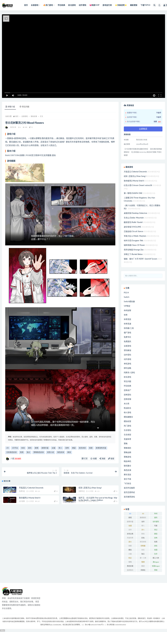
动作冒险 (82, 5)
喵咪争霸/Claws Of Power (134, 245)
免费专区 (22, 491)
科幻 (130, 558)
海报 (103, 459)
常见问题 (127, 381)
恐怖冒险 (127, 395)
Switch (126, 297)
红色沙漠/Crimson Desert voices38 (138, 185)
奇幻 (155, 530)
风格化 (143, 570)
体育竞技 (127, 319)
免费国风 (127, 341)
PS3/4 (126, 293)
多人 (143, 530)
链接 (112, 459)
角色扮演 (34, 116)
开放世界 (130, 538)
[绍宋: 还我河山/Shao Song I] (69, 490)
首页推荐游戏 (129, 497)
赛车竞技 (127, 475)
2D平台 (15, 448)
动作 (143, 521)
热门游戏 (127, 426)
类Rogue (156, 562)
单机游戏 (127, 364)
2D (7, 448)
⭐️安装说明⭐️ (121, 5)
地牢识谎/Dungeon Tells (133, 241)
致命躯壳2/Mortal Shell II (29, 498)
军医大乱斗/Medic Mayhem (135, 236)
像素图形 (143, 517)
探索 (91, 448)
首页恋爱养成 (129, 492)
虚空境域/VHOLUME (132, 227)
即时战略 (127, 368)
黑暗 (155, 570)
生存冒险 (127, 430)
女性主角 (130, 534)
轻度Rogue (156, 566)
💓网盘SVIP (94, 5)
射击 (143, 534)
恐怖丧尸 (127, 390)
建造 (155, 534)
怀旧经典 (61, 5)
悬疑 (74, 448)
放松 (155, 546)
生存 (155, 554)
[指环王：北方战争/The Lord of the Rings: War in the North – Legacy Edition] (69, 500)
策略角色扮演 (39, 452)
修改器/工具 (129, 328)
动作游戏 (127, 359)
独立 (28, 452)
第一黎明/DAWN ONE (133, 193)
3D (143, 513)
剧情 (36, 448)
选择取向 (130, 570)
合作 (130, 530)
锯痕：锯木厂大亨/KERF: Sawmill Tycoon (140, 259)
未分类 (126, 404)
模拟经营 (127, 421)
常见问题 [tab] (25, 107)
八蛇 (15, 459)
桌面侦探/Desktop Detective (135, 213)
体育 (125, 315)
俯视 (130, 517)
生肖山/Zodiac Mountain (134, 218)
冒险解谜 (127, 350)
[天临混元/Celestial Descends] (9, 490)
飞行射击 (127, 484)
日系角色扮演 (11, 452)
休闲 (23, 448)
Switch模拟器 (129, 302)
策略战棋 (127, 452)
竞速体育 (127, 439)
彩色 (143, 538)
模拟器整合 (128, 417)
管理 (143, 562)
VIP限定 (127, 306)
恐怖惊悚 (127, 399)
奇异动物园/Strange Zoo (134, 250)
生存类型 (127, 435)
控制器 (143, 546)
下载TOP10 (145, 5)
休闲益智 (127, 310)
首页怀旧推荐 (129, 488)
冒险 (29, 448)
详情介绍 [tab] (11, 107)
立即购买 (143, 129)
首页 (26, 5)
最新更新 (134, 5)
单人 (60, 448)
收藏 (95, 459)
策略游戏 (127, 457)
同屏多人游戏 (129, 373)
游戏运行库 (107, 5)
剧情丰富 (45, 448)
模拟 (130, 550)
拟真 (155, 542)
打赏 (85, 459)
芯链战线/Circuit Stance (133, 231)
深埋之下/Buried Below (133, 254)
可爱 (155, 526)
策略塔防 (127, 448)
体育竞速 (127, 324)
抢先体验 (82, 448)
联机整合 (127, 466)
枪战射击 (127, 408)
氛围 (21, 452)
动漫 (53, 448)
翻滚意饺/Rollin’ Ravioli (133, 222)
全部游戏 (24, 116)
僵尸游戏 (127, 333)
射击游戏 (72, 5)
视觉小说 (50, 452)
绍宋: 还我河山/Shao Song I (90, 488)
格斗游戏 (127, 413)
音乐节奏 (127, 479)
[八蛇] (6, 127)
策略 (125, 444)
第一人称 (143, 558)
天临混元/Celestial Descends (31, 488)
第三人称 (156, 558)
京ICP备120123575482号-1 (94, 624)
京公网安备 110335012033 (116, 624)
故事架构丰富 (101, 448)
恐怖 (67, 448)
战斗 (130, 542)
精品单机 (127, 461)
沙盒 (130, 554)
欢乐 (143, 550)
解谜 (69, 452)
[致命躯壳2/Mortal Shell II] (9, 500)
